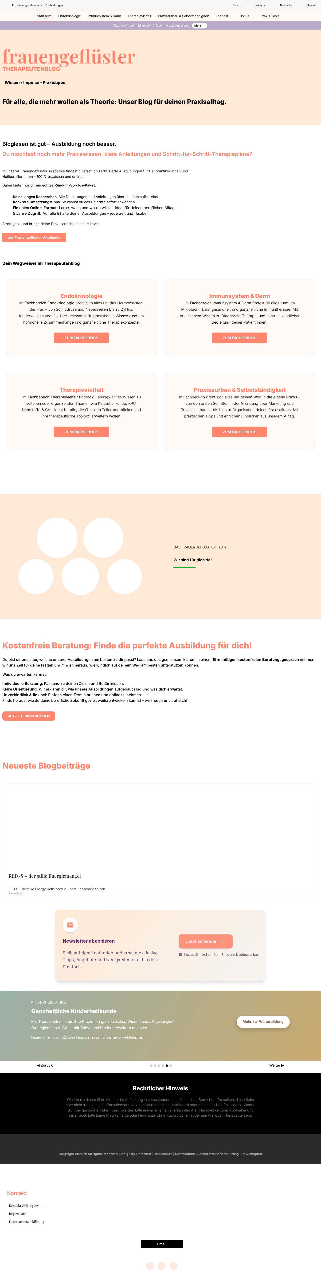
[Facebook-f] (147, 1142)
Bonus (244, 16)
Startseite (44, 16)
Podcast (221, 16)
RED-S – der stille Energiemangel (44, 876)
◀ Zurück (45, 1065)
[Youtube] (165, 1142)
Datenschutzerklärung (26, 1221)
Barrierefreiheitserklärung (218, 1154)
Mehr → (199, 25)
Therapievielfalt (139, 16)
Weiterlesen (16, 893)
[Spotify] (174, 1142)
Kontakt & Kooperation (27, 1205)
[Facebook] (150, 1266)
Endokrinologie (69, 16)
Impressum (163, 1154)
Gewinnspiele (252, 1154)
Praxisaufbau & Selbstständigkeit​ (183, 16)
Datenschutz (185, 1154)
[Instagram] (156, 1142)
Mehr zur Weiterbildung (263, 1021)
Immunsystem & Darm (104, 16)
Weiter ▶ (276, 1065)
